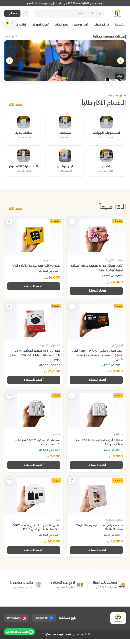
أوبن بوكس (81, 24)
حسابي (12, 13)
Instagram (16, 618)
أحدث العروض (40, 24)
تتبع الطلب (61, 24)
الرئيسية (120, 24)
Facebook (43, 618)
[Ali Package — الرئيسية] (118, 13)
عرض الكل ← (13, 104)
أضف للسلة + (96, 290)
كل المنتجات (101, 24)
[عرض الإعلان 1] (67, 78)
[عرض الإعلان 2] (64, 78)
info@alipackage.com (55, 634)
